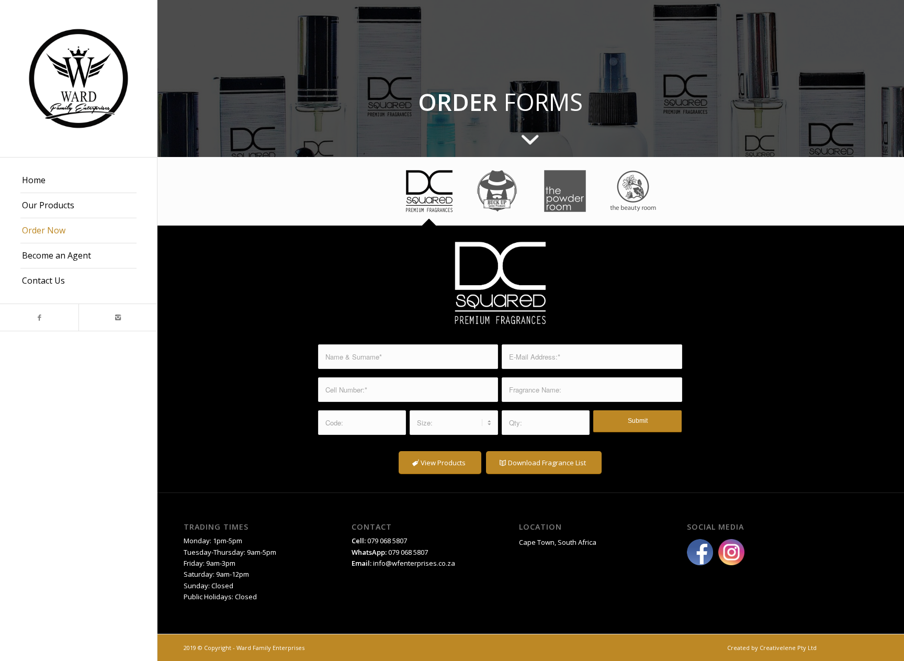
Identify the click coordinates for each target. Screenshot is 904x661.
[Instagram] (117, 317)
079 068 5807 (408, 552)
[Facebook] (39, 317)
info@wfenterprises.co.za (414, 563)
